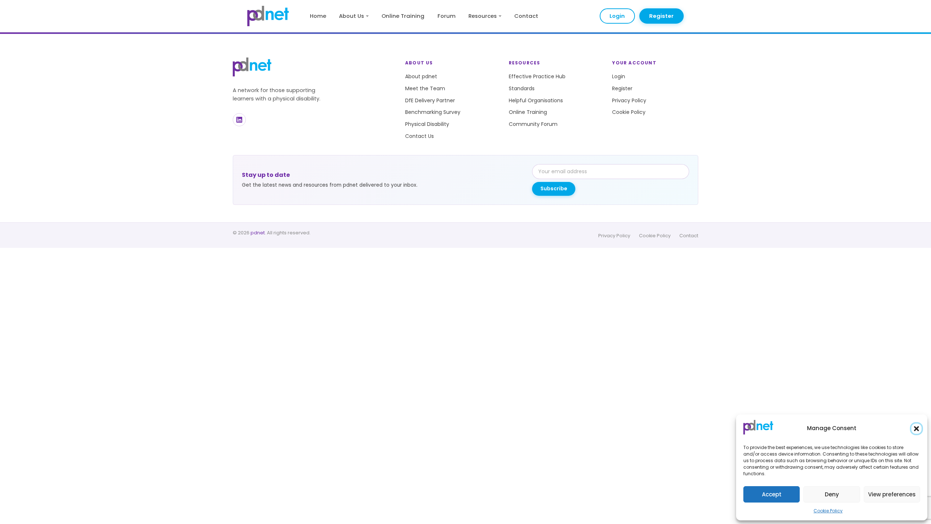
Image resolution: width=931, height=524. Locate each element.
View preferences (892, 494)
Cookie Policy (828, 511)
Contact (526, 16)
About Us (351, 16)
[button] (916, 428)
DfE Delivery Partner (430, 100)
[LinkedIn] (239, 119)
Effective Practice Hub (537, 76)
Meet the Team (425, 88)
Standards (522, 88)
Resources (482, 16)
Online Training (402, 16)
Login (617, 16)
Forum (446, 16)
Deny (832, 494)
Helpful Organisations (536, 100)
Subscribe (553, 188)
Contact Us (419, 136)
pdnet (258, 233)
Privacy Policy (629, 100)
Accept (772, 494)
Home (318, 16)
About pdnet (421, 76)
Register (661, 16)
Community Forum (533, 124)
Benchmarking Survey (432, 112)
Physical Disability (427, 124)
